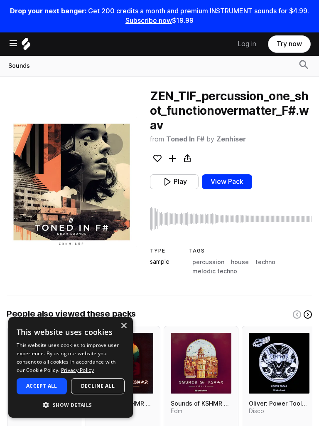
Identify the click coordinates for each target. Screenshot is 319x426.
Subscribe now (148, 21)
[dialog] (70, 367)
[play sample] (231, 219)
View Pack (227, 182)
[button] (71, 404)
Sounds (19, 65)
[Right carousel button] (307, 314)
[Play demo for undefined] (72, 182)
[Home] (26, 46)
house (240, 262)
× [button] (123, 326)
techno (265, 262)
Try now (289, 44)
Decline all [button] (98, 385)
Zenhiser (231, 139)
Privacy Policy (77, 370)
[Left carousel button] (297, 314)
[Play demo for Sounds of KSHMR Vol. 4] (201, 363)
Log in (247, 44)
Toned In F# (185, 139)
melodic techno (214, 271)
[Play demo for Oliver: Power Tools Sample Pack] (279, 363)
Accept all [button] (41, 385)
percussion (208, 262)
